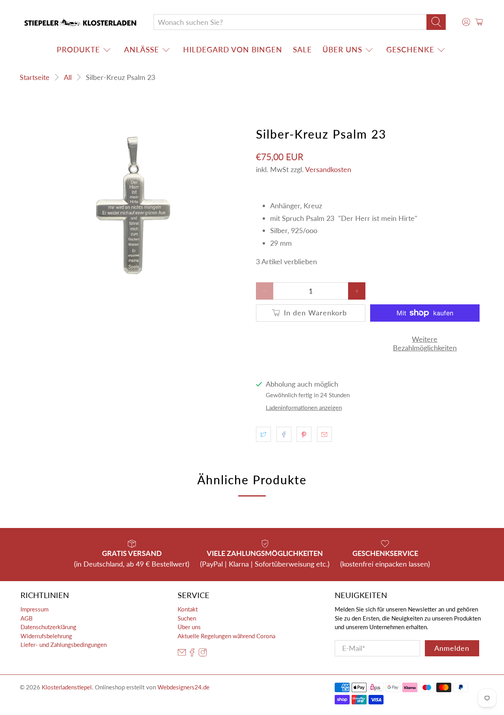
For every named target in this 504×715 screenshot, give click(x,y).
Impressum (34, 609)
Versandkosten (328, 169)
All (68, 77)
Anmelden (451, 648)
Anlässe (141, 49)
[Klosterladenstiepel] (80, 22)
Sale (302, 49)
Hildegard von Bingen (232, 49)
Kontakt (188, 609)
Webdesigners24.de (183, 687)
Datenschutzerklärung (48, 626)
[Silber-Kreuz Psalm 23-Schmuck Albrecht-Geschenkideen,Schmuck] (134, 206)
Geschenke (410, 49)
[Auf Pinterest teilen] (303, 434)
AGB (26, 618)
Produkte (78, 49)
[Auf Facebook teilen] (283, 434)
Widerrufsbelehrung (46, 635)
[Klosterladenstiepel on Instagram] (202, 654)
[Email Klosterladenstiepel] (182, 654)
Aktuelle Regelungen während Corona (226, 635)
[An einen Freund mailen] (324, 434)
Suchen (187, 618)
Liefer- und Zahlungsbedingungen (63, 644)
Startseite (35, 77)
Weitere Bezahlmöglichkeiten (425, 343)
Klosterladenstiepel (67, 687)
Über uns (342, 49)
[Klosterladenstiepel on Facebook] (192, 654)
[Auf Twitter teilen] (263, 434)
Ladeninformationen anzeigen (304, 407)
